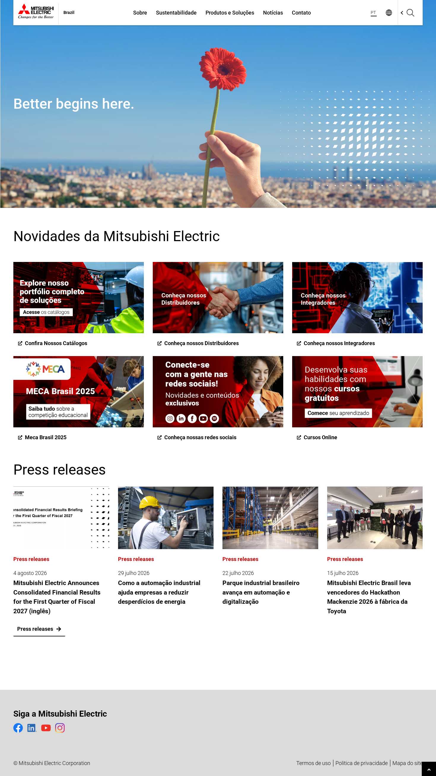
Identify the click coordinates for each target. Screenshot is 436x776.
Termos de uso (313, 763)
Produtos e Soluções (230, 13)
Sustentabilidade (176, 13)
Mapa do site (407, 763)
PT (373, 12)
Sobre (140, 13)
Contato (301, 13)
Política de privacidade (361, 763)
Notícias (273, 13)
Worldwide (389, 12)
